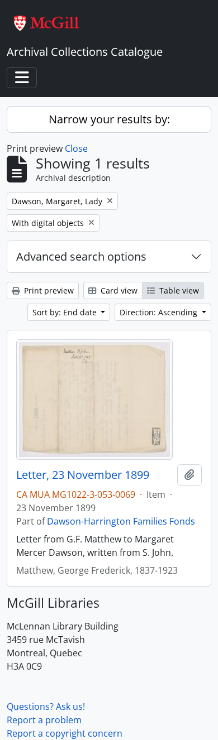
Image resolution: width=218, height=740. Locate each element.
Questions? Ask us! (46, 706)
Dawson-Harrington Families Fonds (121, 521)
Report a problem (44, 720)
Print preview (48, 290)
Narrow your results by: (109, 119)
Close (76, 148)
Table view (178, 290)
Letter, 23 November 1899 (82, 475)
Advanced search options (81, 256)
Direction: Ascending (160, 312)
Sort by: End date (65, 312)
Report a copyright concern (64, 733)
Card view (118, 290)
